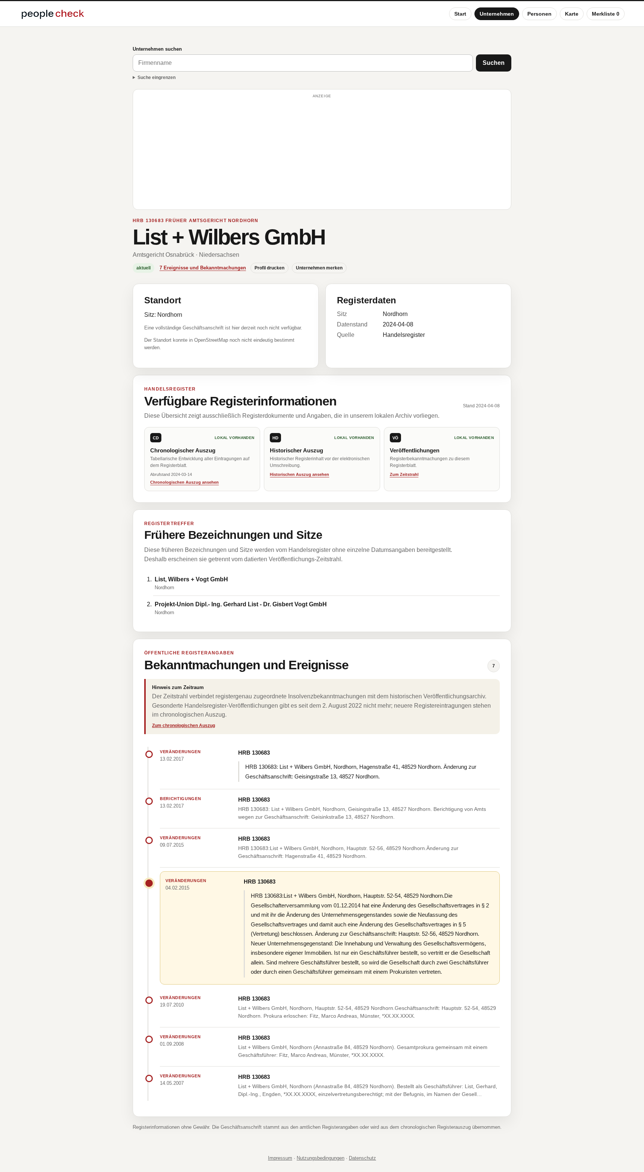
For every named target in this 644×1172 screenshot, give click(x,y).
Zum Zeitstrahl (404, 474)
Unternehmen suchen (157, 49)
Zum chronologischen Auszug (183, 725)
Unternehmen (497, 14)
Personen (539, 14)
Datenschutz (362, 1158)
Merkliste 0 (605, 14)
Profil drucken (269, 268)
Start (460, 14)
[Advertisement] (322, 153)
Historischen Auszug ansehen (299, 474)
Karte (571, 14)
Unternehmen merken (319, 268)
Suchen (494, 63)
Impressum (280, 1158)
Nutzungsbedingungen (320, 1158)
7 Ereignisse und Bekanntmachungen (203, 268)
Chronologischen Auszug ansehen (184, 482)
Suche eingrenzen (157, 77)
